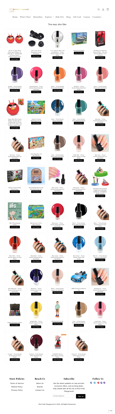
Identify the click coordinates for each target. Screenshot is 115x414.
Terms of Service (17, 383)
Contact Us (39, 390)
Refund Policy (17, 387)
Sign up (81, 396)
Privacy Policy (17, 390)
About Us (40, 383)
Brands (40, 387)
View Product (15, 59)
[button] (49, 17)
